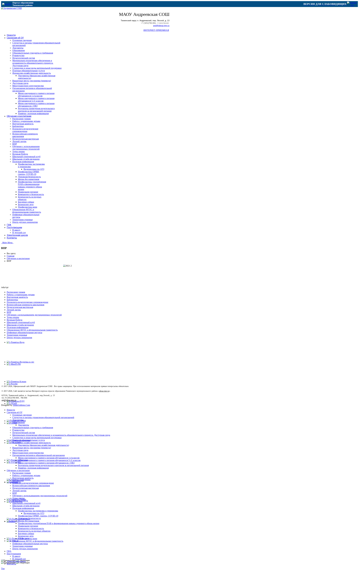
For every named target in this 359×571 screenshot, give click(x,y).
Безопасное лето (26, 536)
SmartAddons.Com (21, 405)
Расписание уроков (16, 292)
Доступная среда (20, 450)
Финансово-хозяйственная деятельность (31, 442)
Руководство (18, 430)
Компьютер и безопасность (31, 528)
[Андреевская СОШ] (11, 8)
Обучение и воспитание (18, 258)
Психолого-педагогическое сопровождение (27, 302)
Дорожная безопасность (29, 518)
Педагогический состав (23, 432)
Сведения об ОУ (14, 412)
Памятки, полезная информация (33, 468)
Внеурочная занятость (17, 297)
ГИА (9, 551)
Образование (18, 422)
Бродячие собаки (26, 533)
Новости (11, 410)
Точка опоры (13, 317)
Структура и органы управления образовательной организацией (43, 417)
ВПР (9, 312)
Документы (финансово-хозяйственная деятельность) (43, 445)
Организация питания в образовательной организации (38, 455)
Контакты (11, 564)
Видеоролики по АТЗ (34, 513)
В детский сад (19, 559)
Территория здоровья (17, 335)
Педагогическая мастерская (20, 307)
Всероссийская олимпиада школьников (25, 305)
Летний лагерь (14, 310)
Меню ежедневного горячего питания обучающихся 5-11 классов (49, 460)
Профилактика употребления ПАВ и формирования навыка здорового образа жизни (58, 523)
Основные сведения (22, 415)
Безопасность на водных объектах (34, 531)
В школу (16, 556)
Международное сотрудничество (28, 453)
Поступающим (14, 553)
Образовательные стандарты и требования (32, 427)
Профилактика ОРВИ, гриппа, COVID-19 (38, 516)
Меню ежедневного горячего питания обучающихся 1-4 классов (49, 458)
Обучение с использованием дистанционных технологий (34, 315)
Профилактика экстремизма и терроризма (38, 511)
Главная (10, 256)
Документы (17, 420)
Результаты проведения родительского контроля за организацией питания (53, 465)
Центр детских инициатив (19, 337)
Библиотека (12, 299)
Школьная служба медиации (20, 325)
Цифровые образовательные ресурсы (24, 332)
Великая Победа (14, 320)
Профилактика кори (27, 538)
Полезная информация (17, 327)
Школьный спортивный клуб (21, 322)
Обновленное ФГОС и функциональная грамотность (32, 330)
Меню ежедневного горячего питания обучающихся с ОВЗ (46, 463)
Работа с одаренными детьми (21, 294)
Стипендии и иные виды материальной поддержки (37, 437)
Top (3, 568)
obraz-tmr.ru (104, 391)
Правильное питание (28, 526)
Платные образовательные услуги (28, 440)
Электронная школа (16, 561)
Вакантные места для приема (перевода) (31, 448)
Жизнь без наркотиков (28, 521)
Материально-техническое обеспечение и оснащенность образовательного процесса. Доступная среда (61, 435)
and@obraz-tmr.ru (161, 26)
